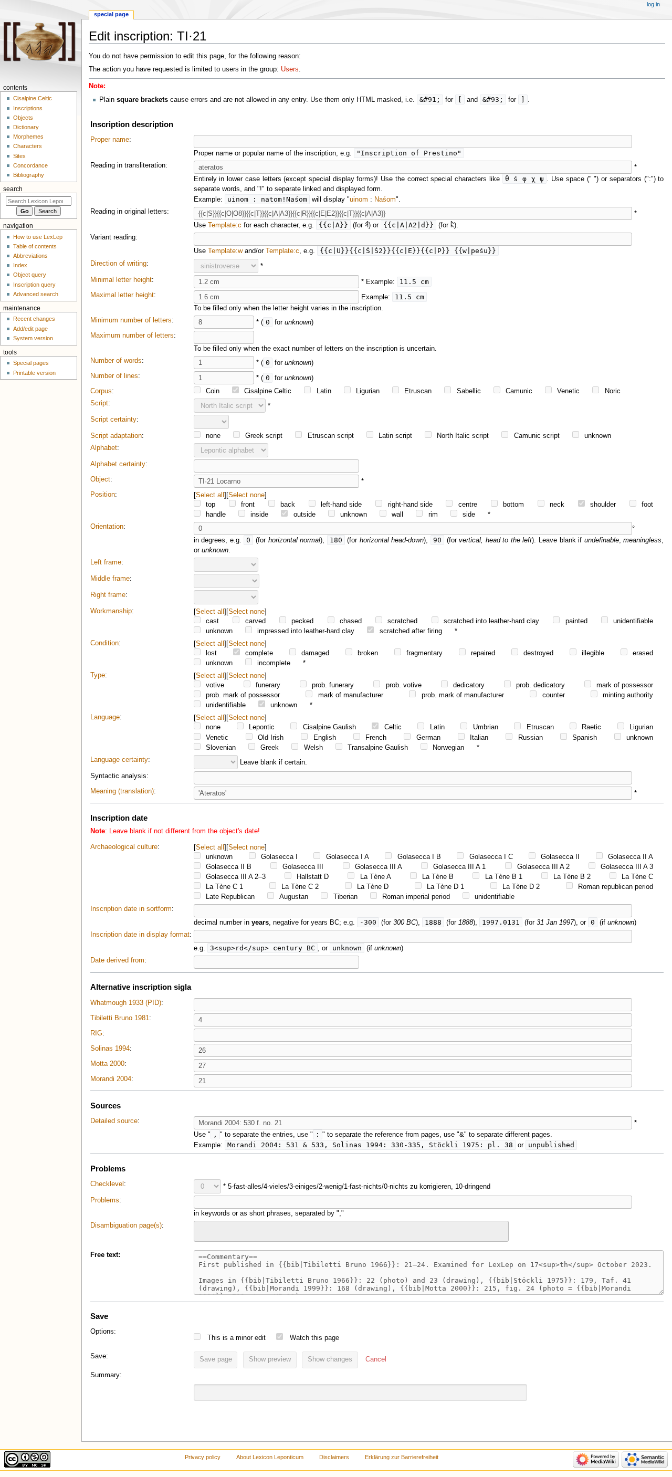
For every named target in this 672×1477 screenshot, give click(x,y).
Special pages (31, 363)
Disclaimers (334, 1457)
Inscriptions (28, 108)
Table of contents (35, 246)
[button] (375, 1360)
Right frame (107, 595)
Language (105, 717)
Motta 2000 (107, 1063)
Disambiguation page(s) (126, 1225)
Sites (19, 156)
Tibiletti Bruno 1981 (119, 1018)
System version (33, 338)
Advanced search (35, 294)
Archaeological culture (124, 847)
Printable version (34, 373)
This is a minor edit (236, 1338)
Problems (104, 1200)
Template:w (225, 251)
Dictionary (26, 127)
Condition (104, 643)
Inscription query (34, 284)
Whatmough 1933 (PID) (125, 1003)
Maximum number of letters (132, 335)
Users (290, 69)
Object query (29, 274)
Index (20, 265)
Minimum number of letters (131, 320)
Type (97, 675)
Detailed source (114, 1121)
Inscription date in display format (140, 934)
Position (102, 494)
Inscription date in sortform (131, 909)
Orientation (106, 526)
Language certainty (119, 759)
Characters (27, 146)
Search (13, 189)
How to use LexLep (37, 237)
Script (99, 403)
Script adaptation (116, 435)
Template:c (225, 225)
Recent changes (34, 319)
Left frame (105, 562)
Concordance (30, 165)
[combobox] (351, 1231)
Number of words (116, 360)
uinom (359, 199)
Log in (653, 4)
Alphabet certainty (117, 464)
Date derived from (117, 960)
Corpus (101, 391)
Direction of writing (118, 263)
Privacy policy (202, 1457)
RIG (96, 1033)
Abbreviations (30, 256)
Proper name (109, 139)
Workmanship (111, 611)
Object (100, 479)
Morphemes (28, 136)
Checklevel (107, 1184)
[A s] (367, 225)
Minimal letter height (121, 280)
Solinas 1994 (110, 1048)
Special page (111, 14)
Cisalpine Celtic (32, 98)
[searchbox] (203, 1229)
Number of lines (114, 376)
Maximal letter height (122, 295)
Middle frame (110, 578)
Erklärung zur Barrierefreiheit (401, 1457)
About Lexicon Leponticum (269, 1457)
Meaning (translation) (122, 791)
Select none (246, 495)
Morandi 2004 (110, 1079)
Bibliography (28, 175)
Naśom (385, 199)
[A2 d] (452, 225)
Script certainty (113, 419)
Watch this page (314, 1338)
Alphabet (103, 448)
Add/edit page (30, 329)
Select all (210, 495)
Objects (23, 117)
